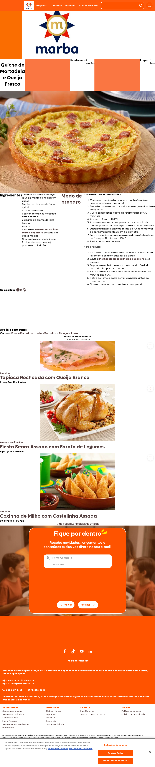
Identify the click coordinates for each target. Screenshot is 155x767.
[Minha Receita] (11, 5)
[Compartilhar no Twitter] (21, 289)
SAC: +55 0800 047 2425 (92, 714)
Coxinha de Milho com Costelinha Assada (48, 516)
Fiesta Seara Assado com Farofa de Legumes (52, 447)
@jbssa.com (9, 683)
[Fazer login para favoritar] (150, 346)
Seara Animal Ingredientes (15, 724)
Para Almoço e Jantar (65, 333)
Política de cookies (131, 711)
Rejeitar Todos (115, 753)
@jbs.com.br (9, 680)
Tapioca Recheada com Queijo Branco (44, 377)
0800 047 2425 (14, 690)
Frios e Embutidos (22, 333)
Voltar (68, 604)
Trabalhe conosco (77, 660)
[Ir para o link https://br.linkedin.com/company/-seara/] (90, 651)
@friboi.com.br (26, 680)
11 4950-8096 (38, 690)
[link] (77, 362)
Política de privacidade (133, 714)
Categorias (40, 5)
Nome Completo (62, 557)
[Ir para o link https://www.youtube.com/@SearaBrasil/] (82, 651)
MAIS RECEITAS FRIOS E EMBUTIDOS (77, 524)
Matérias (70, 5)
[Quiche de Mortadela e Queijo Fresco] (29, 5)
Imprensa (51, 714)
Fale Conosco (87, 711)
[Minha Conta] (149, 5)
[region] (77, 752)
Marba (48, 333)
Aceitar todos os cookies (115, 760)
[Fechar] (150, 752)
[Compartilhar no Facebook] (18, 289)
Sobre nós (51, 721)
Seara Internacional (12, 711)
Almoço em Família (11, 442)
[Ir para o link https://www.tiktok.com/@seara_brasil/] (73, 651)
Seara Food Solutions (13, 714)
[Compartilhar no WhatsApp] (24, 289)
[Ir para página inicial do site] (77, 642)
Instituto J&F (52, 717)
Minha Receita (9, 721)
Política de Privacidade (80, 748)
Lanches (38, 333)
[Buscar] (140, 5)
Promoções (8, 727)
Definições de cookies (115, 745)
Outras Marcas (53, 711)
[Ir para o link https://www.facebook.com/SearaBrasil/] (65, 651)
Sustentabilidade (55, 724)
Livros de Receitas (88, 5)
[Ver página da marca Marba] (56, 31)
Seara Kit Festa (10, 717)
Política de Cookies (58, 748)
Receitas (58, 5)
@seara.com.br (25, 683)
